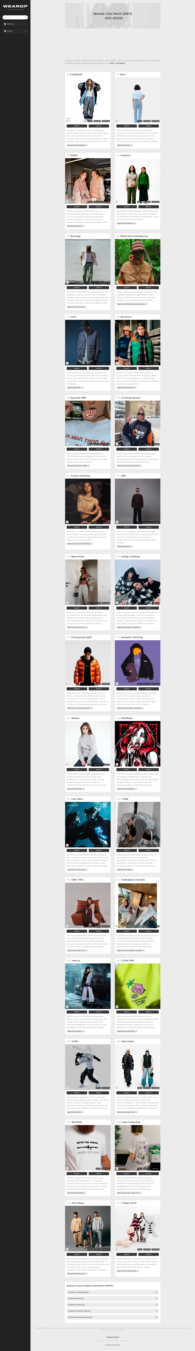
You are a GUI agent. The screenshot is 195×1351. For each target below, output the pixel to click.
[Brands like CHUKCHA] (88, 122)
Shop (112, 63)
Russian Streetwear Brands (79, 1311)
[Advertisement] (112, 44)
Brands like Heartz (75, 1031)
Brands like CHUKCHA (76, 145)
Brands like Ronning (76, 307)
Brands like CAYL (74, 388)
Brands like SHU (123, 145)
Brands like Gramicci (125, 223)
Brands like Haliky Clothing (128, 627)
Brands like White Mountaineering (131, 304)
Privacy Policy (101, 1340)
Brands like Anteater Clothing (129, 708)
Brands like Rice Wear (76, 1274)
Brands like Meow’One (77, 627)
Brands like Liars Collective (128, 1193)
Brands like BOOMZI (76, 1193)
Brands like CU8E (124, 870)
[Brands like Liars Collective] (137, 1170)
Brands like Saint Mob (126, 1112)
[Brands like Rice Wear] (88, 1251)
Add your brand (112, 1337)
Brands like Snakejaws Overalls (129, 950)
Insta (99, 126)
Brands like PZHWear (125, 789)
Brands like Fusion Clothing (79, 544)
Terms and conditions (112, 1340)
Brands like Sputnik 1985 (77, 466)
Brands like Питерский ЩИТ (79, 708)
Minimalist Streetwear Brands (80, 1317)
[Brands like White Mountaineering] (137, 284)
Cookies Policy (124, 1340)
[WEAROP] (15, 7)
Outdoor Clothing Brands (78, 1292)
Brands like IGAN (74, 1112)
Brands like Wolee (75, 789)
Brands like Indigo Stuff (126, 1271)
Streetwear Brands (75, 1298)
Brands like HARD (75, 226)
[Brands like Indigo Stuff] (137, 1251)
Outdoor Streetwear (76, 1305)
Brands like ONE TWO (76, 950)
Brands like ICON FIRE (126, 1031)
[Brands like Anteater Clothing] (137, 685)
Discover (10, 24)
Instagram (120, 63)
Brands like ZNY (123, 546)
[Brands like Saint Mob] (137, 1089)
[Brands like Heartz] (88, 1008)
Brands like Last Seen (76, 870)
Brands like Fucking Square (128, 466)
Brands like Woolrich (125, 388)
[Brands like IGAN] (88, 1089)
